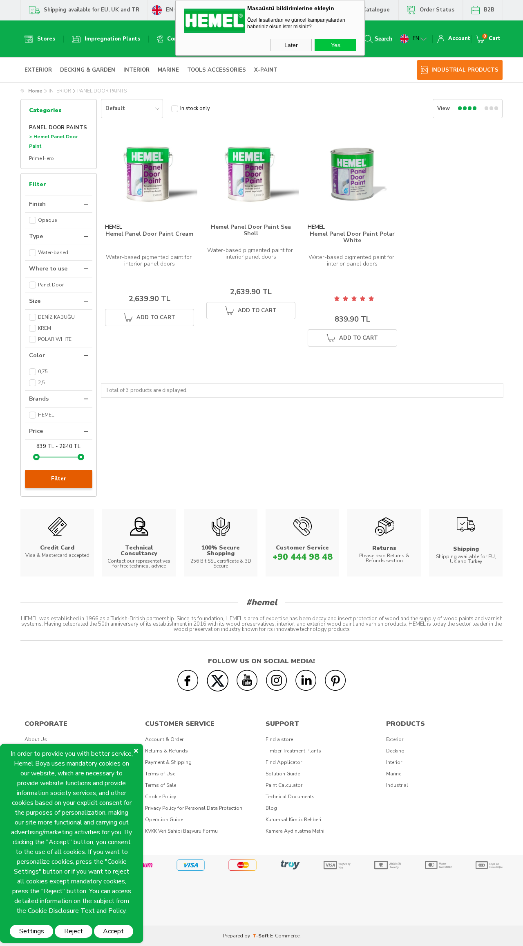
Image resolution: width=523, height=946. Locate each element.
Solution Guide (283, 773)
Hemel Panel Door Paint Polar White (352, 237)
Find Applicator (284, 762)
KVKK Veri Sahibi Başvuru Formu (181, 831)
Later (291, 45)
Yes (335, 45)
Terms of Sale (160, 785)
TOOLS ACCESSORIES (216, 70)
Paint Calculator (284, 785)
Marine (393, 773)
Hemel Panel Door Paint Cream (149, 234)
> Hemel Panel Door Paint (53, 141)
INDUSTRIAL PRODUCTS (464, 70)
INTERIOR (136, 70)
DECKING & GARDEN (87, 70)
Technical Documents (290, 796)
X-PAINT (265, 70)
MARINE (168, 70)
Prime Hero (41, 158)
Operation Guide (164, 819)
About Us (36, 739)
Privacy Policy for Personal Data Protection (193, 808)
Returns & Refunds (166, 751)
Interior (394, 762)
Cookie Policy (160, 796)
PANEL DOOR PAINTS (58, 127)
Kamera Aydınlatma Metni (295, 831)
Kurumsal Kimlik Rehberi (293, 819)
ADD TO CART (155, 317)
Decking (395, 751)
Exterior (394, 739)
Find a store (279, 739)
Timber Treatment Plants (293, 751)
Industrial (397, 785)
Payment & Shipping (168, 762)
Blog (271, 808)
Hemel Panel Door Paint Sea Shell (251, 230)
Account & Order (164, 739)
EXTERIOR (38, 70)
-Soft (261, 935)
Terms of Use (160, 773)
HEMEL (113, 227)
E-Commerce (284, 935)
